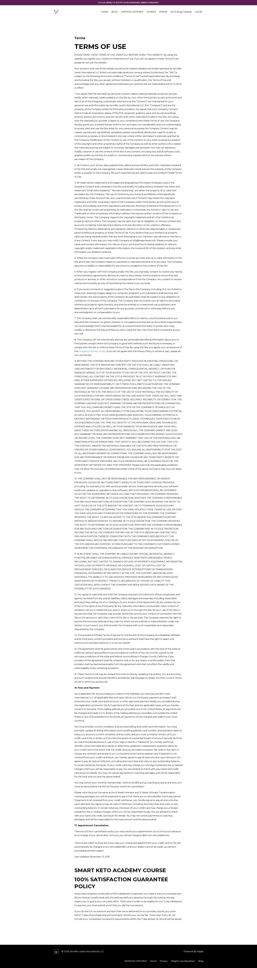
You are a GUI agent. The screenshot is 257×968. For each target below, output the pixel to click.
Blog (200, 961)
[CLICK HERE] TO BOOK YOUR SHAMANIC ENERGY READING (128, 2)
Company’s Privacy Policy (92, 351)
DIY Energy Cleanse (181, 12)
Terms (153, 961)
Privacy (164, 961)
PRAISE (163, 12)
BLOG (115, 12)
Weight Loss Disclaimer (183, 961)
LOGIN (198, 12)
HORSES (151, 12)
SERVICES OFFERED (132, 12)
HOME (104, 12)
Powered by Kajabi (193, 951)
